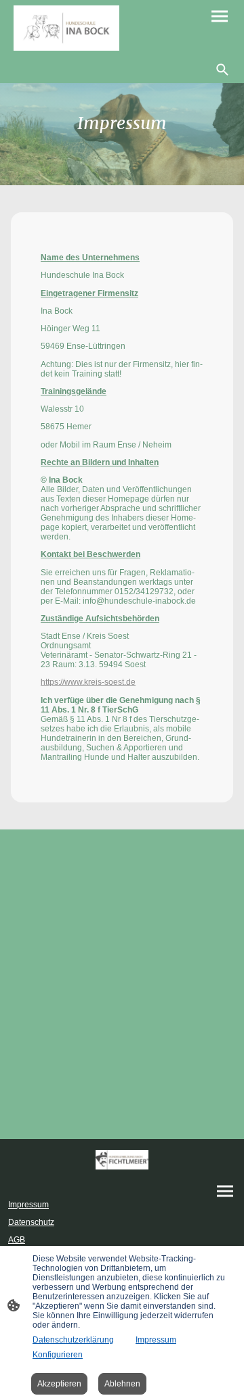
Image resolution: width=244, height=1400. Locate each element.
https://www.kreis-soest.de (88, 682)
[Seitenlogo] (66, 28)
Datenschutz (31, 1222)
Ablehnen (122, 1384)
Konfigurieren (58, 1354)
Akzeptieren (59, 1384)
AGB (16, 1240)
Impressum (28, 1204)
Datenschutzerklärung (73, 1340)
